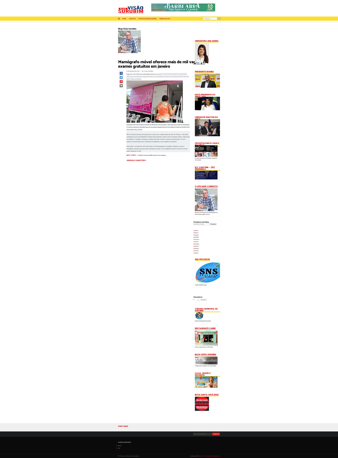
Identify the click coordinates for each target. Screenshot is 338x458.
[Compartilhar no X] (121, 77)
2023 (196, 237)
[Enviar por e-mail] (121, 85)
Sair (119, 448)
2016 (195, 253)
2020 (196, 244)
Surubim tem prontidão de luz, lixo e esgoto (152, 155)
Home (124, 19)
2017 (196, 251)
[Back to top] (333, 453)
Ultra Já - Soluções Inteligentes (209, 456)
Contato (132, 19)
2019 (196, 246)
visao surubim (148, 71)
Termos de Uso (164, 19)
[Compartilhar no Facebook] (121, 73)
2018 (196, 248)
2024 (196, 235)
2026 (195, 230)
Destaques (201, 300)
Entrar (120, 446)
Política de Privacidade (147, 19)
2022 (196, 239)
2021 (195, 242)
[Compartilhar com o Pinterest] (121, 81)
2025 (195, 233)
